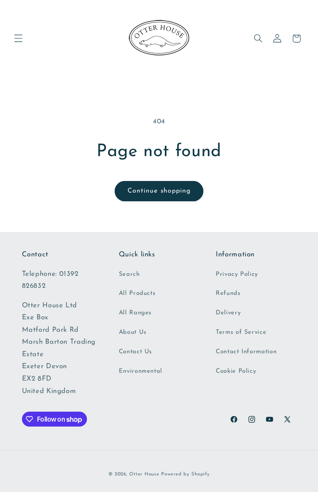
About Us (133, 332)
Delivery (228, 313)
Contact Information (246, 352)
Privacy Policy (237, 274)
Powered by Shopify (185, 474)
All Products (137, 293)
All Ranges (135, 313)
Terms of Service (241, 332)
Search (129, 274)
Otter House (144, 474)
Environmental (140, 371)
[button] (18, 38)
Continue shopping (159, 191)
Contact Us (135, 352)
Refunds (228, 293)
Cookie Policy (236, 371)
